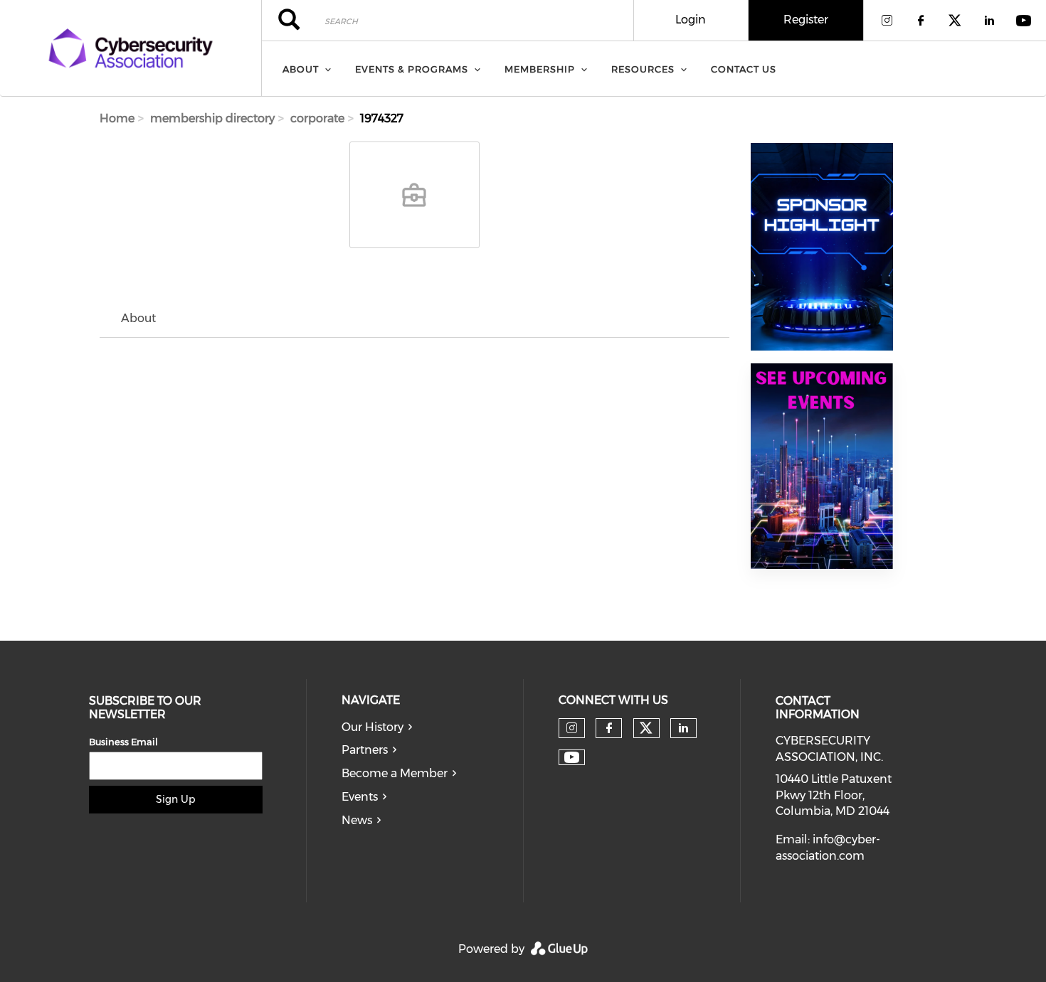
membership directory (212, 118)
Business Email (123, 741)
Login (690, 19)
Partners (365, 750)
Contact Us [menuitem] (743, 69)
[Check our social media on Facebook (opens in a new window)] (609, 728)
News (357, 820)
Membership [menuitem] (539, 69)
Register (805, 19)
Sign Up (175, 799)
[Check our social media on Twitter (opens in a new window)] (646, 728)
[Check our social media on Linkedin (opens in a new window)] (683, 728)
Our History (372, 727)
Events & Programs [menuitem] (411, 69)
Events (360, 797)
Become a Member (395, 773)
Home (117, 118)
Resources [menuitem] (643, 69)
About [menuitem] (300, 69)
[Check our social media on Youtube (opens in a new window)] (572, 757)
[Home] (130, 48)
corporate (317, 118)
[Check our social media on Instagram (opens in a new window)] (571, 728)
